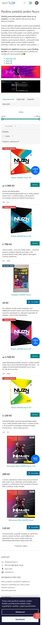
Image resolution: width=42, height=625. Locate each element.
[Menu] (36, 3)
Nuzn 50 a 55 (11, 58)
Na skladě (10, 126)
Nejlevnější (21, 99)
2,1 (8, 202)
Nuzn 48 (9, 61)
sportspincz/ (9, 572)
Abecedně (6, 104)
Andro (9, 136)
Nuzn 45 (9, 63)
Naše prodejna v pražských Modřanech (15, 582)
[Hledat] (24, 3)
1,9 (3, 202)
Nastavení (20, 612)
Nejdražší (30, 99)
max (8, 261)
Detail (35, 185)
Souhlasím (20, 619)
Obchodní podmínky (8, 590)
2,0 (3, 261)
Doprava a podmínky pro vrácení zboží (15, 585)
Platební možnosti (7, 587)
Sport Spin (8, 569)
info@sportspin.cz (11, 562)
